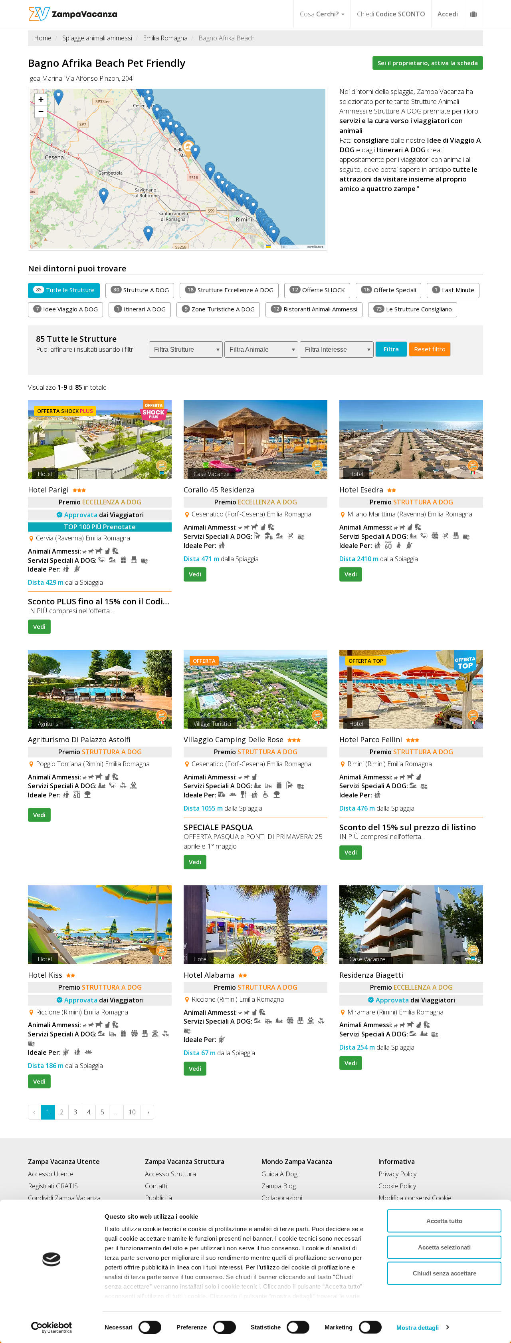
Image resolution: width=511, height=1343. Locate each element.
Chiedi (391, 14)
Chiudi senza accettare (444, 1273)
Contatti (156, 1186)
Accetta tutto (444, 1220)
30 (116, 289)
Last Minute (454, 290)
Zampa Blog (278, 1186)
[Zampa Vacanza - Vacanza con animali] (73, 10)
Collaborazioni (281, 1198)
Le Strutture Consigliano (414, 309)
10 (132, 1112)
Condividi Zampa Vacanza (64, 1198)
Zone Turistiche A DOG (219, 309)
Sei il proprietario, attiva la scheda (428, 63)
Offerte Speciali (390, 290)
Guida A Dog (279, 1174)
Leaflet (275, 246)
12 (295, 289)
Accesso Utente (50, 1174)
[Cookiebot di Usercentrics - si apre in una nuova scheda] (52, 1327)
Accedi (448, 14)
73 (379, 308)
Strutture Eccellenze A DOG (230, 290)
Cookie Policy (397, 1186)
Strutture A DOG (141, 290)
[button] (105, 196)
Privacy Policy (397, 1174)
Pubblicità (158, 1198)
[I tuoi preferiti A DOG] (473, 14)
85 (39, 289)
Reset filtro (430, 349)
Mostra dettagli (417, 1327)
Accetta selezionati (444, 1246)
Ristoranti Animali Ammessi (315, 309)
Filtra (391, 349)
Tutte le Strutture (65, 290)
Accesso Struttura (170, 1174)
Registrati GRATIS (53, 1186)
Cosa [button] (319, 14)
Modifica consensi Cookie (415, 1198)
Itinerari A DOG (141, 309)
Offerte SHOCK (318, 290)
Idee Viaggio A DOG (67, 309)
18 (190, 289)
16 (366, 289)
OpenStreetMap (296, 246)
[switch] (221, 1325)
